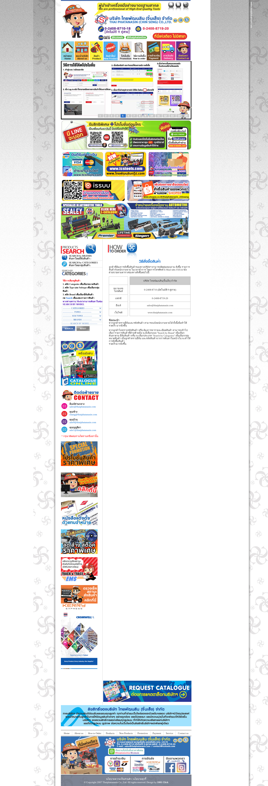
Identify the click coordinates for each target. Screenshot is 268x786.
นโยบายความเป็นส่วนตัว (118, 779)
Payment (157, 733)
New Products (126, 733)
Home (67, 733)
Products (110, 733)
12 (165, 116)
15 (186, 116)
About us (78, 733)
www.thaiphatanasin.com (160, 312)
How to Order (94, 733)
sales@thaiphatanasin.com (160, 305)
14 (179, 116)
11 (158, 116)
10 (152, 116)
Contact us (183, 733)
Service (169, 733)
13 (172, 116)
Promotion (142, 733)
